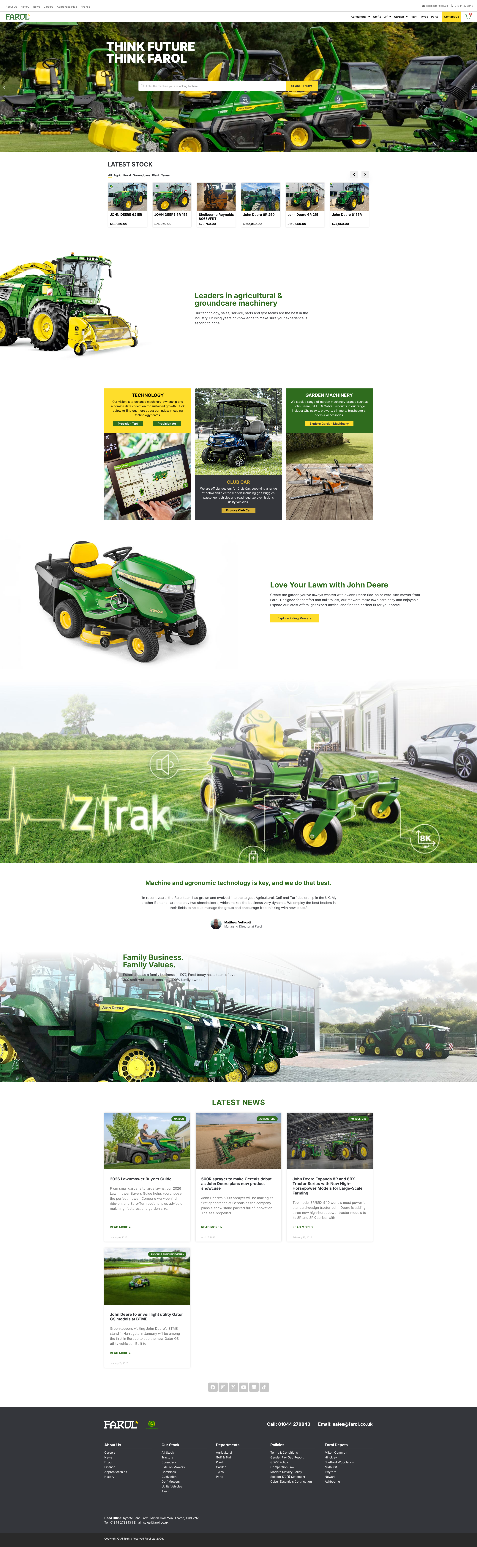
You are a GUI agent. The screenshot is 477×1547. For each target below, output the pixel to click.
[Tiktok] (264, 1387)
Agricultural (359, 16)
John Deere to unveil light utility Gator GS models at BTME (146, 1316)
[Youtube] (243, 1387)
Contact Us (451, 16)
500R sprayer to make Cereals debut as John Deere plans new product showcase (236, 1184)
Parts (434, 16)
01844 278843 (294, 1424)
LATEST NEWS (238, 1102)
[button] (235, 149)
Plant (413, 16)
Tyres (424, 16)
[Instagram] (223, 1387)
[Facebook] (213, 1387)
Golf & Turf (380, 16)
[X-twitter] (233, 1387)
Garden (399, 16)
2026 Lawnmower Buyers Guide (141, 1179)
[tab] (110, 175)
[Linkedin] (254, 1387)
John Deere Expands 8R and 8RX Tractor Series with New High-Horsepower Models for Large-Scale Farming (328, 1186)
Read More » (120, 1227)
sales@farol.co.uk (353, 1424)
